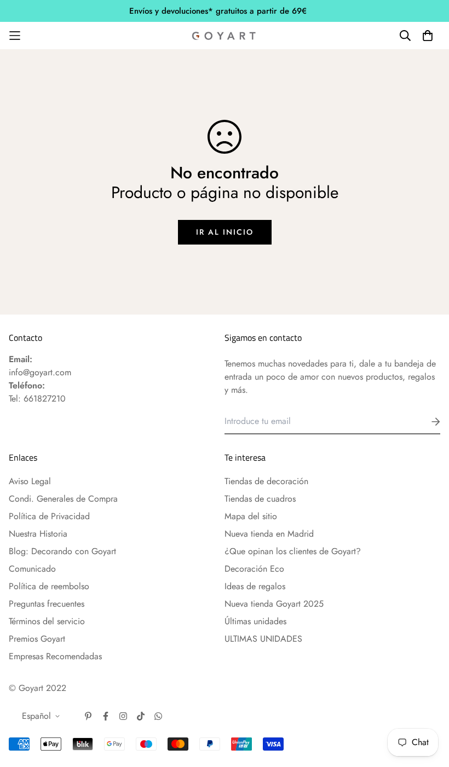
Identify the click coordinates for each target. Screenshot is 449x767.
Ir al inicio (225, 231)
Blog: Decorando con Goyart (62, 551)
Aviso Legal (30, 481)
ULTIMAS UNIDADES (263, 638)
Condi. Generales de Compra (63, 498)
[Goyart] (224, 36)
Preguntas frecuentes (46, 603)
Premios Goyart (37, 638)
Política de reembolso (49, 586)
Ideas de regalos (255, 586)
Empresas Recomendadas (55, 656)
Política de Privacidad (49, 516)
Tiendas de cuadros (260, 498)
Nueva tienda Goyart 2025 (274, 603)
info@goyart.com (40, 372)
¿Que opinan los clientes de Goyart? (293, 551)
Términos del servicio (47, 621)
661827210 (45, 398)
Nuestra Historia (38, 533)
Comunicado (32, 568)
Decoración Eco (254, 568)
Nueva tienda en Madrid (269, 533)
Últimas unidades (255, 621)
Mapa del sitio (251, 516)
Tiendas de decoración (266, 481)
